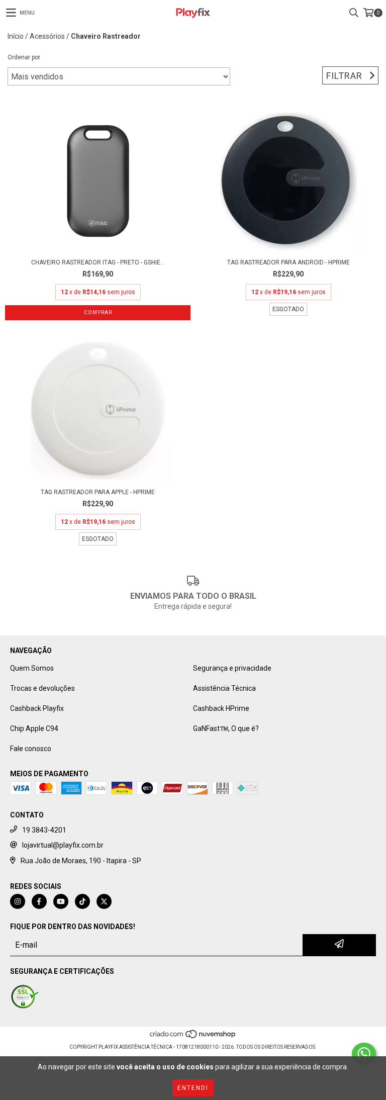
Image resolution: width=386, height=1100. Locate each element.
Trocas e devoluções (42, 688)
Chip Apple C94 (34, 728)
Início (16, 36)
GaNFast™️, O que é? (226, 728)
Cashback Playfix (37, 708)
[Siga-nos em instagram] (17, 901)
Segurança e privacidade (232, 668)
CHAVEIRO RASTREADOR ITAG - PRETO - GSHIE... (98, 262)
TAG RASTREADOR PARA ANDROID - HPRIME (288, 262)
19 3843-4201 (44, 830)
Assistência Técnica (224, 688)
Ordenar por (24, 57)
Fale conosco (30, 749)
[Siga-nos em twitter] (104, 901)
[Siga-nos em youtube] (60, 901)
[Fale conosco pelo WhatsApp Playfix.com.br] (364, 1054)
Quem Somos (32, 668)
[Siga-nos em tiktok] (82, 901)
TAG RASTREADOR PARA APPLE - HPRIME (98, 492)
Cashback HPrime (221, 708)
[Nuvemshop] (193, 1037)
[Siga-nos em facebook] (39, 901)
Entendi (193, 1087)
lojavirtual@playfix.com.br (63, 845)
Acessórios (47, 36)
